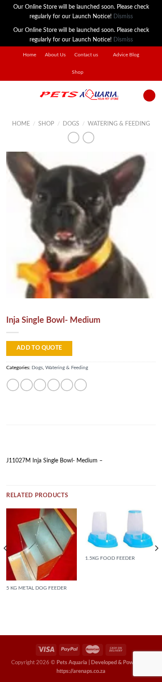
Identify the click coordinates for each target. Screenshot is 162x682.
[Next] (156, 565)
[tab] (81, 444)
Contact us (86, 55)
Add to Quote (39, 348)
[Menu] (10, 95)
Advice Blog (126, 55)
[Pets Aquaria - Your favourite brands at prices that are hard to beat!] (79, 95)
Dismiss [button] (123, 16)
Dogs (71, 124)
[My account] (149, 95)
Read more (24, 602)
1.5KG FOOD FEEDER (110, 558)
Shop (77, 72)
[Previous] (6, 565)
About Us (55, 55)
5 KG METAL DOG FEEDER (36, 587)
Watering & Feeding (119, 124)
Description (27, 443)
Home (29, 55)
